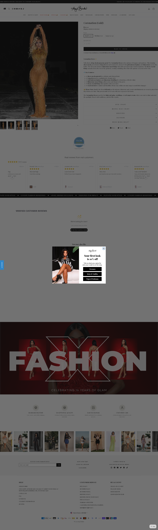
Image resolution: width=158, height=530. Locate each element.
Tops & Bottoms (92, 279)
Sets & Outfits (92, 274)
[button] (2, 265)
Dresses (92, 269)
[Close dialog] (103, 248)
